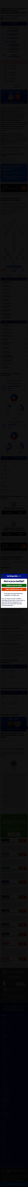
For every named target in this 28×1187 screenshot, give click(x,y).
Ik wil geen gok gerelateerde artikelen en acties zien (13, 594)
